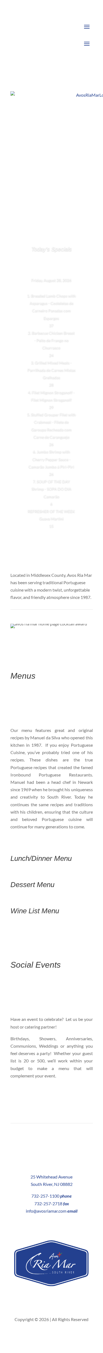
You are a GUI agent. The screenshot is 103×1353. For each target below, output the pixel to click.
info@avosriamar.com (46, 1210)
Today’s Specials (51, 249)
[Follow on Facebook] (46, 1300)
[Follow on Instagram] (57, 1300)
